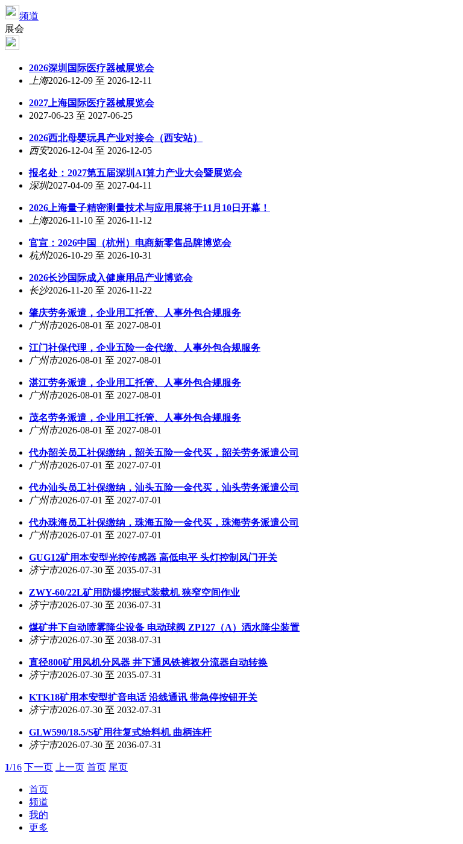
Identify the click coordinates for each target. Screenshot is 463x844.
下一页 (38, 767)
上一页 (69, 767)
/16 (13, 767)
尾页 (118, 767)
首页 (96, 767)
